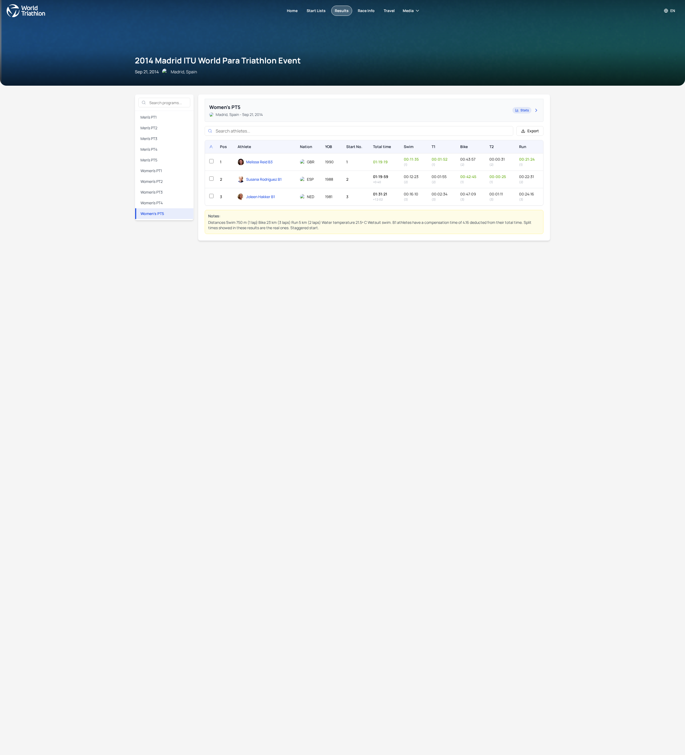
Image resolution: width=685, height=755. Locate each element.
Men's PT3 (148, 138)
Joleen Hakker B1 (260, 196)
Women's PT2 (151, 181)
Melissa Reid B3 (259, 161)
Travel (389, 10)
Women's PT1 (151, 170)
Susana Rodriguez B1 (264, 179)
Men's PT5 (148, 160)
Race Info (366, 10)
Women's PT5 (152, 213)
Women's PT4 (151, 202)
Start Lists (316, 10)
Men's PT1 (148, 117)
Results (342, 10)
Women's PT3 (151, 192)
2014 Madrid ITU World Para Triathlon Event (218, 60)
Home (292, 10)
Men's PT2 (148, 127)
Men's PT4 (148, 149)
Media (408, 10)
